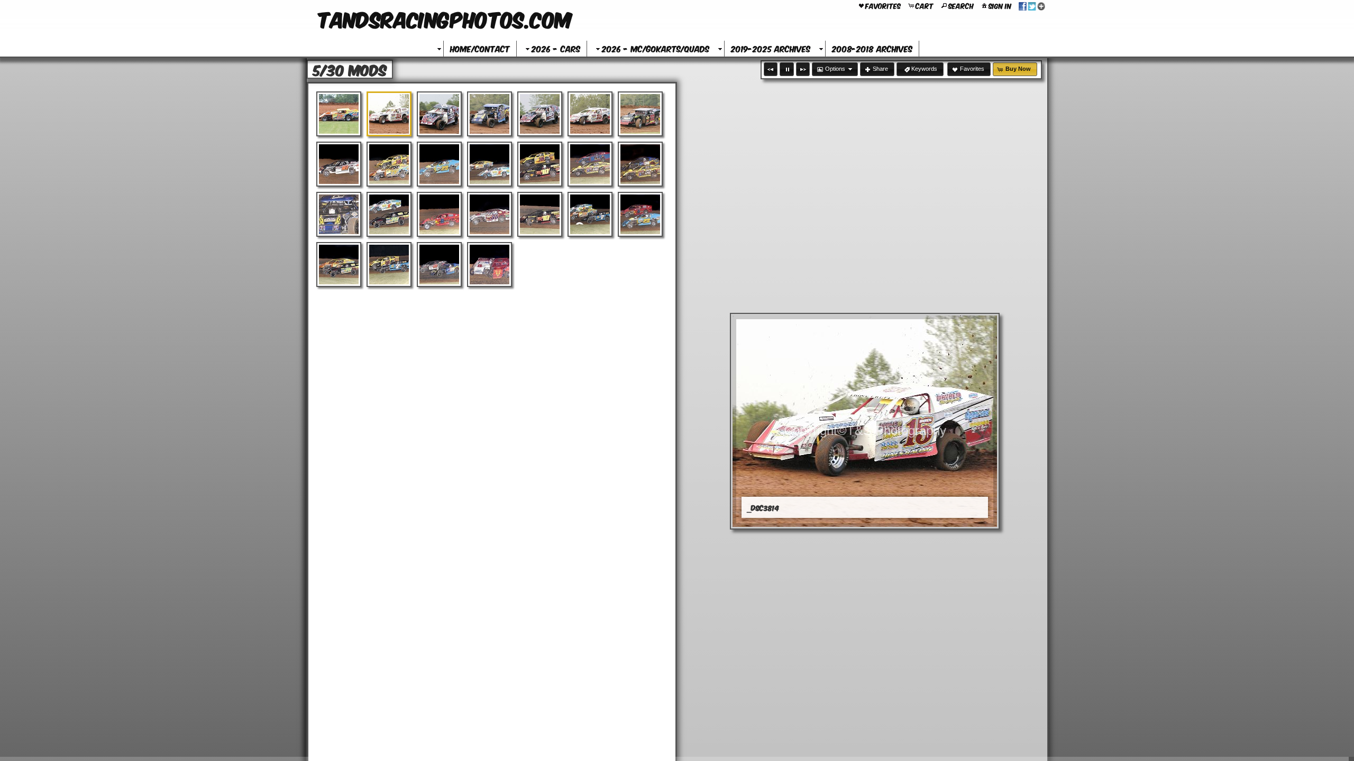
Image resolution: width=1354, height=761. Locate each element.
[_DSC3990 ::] (489, 164)
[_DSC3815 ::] (439, 114)
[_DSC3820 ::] (489, 114)
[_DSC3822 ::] (540, 114)
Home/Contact (480, 48)
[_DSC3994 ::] (640, 164)
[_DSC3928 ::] (439, 164)
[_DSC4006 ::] (640, 214)
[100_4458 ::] (339, 114)
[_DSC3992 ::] (540, 164)
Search (961, 5)
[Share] (1032, 5)
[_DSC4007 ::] (339, 264)
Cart (925, 5)
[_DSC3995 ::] (339, 214)
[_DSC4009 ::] (439, 264)
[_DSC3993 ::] (590, 164)
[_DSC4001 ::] (540, 214)
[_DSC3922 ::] (339, 164)
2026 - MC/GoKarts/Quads (655, 48)
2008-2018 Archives (872, 48)
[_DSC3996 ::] (389, 214)
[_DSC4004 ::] (590, 214)
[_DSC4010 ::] (489, 264)
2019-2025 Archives (770, 48)
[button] (770, 69)
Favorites (883, 5)
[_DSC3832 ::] (640, 114)
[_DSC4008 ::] (389, 264)
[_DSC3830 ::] (590, 114)
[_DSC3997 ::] (439, 214)
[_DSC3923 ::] (389, 164)
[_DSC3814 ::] (389, 114)
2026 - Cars (556, 48)
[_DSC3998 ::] (489, 214)
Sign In (1000, 5)
